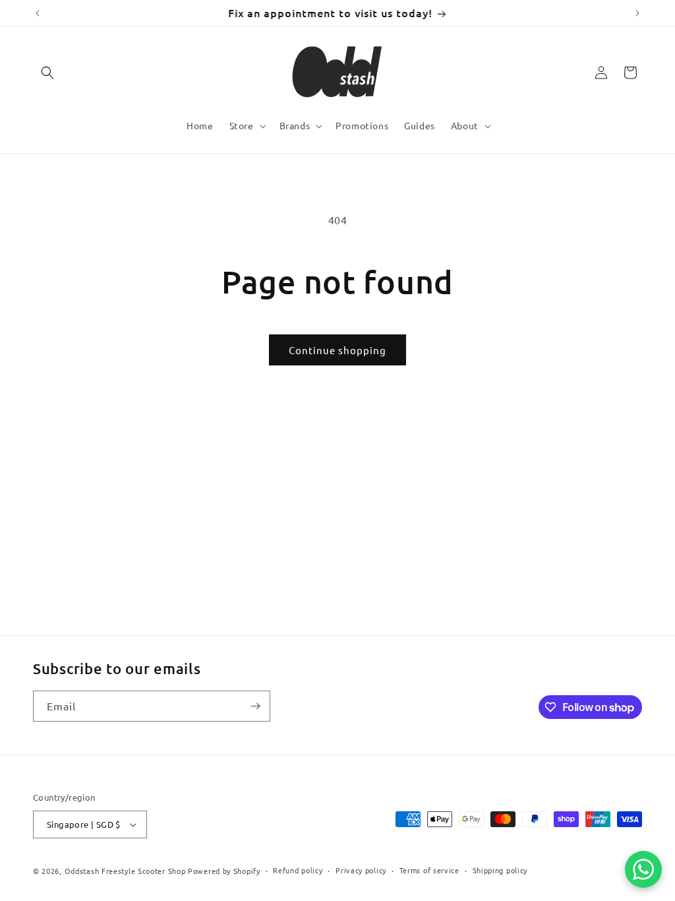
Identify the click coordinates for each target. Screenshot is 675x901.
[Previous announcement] (37, 13)
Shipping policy (500, 870)
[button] (47, 72)
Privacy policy (361, 870)
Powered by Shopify (224, 870)
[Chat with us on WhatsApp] (643, 869)
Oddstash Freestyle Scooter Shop (125, 870)
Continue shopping (337, 350)
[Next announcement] (637, 13)
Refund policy (297, 870)
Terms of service (429, 870)
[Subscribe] (255, 706)
